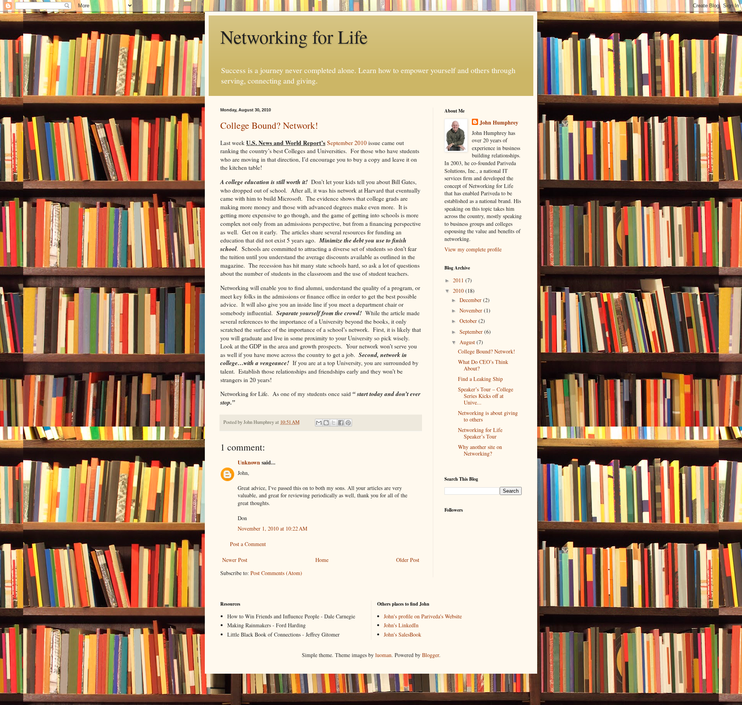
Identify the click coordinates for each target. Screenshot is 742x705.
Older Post (407, 559)
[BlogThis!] (326, 423)
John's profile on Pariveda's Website (423, 616)
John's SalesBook (402, 634)
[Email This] (319, 423)
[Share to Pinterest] (348, 423)
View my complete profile (473, 249)
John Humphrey (499, 122)
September (471, 331)
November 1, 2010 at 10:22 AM (272, 528)
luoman (383, 655)
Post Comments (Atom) (276, 573)
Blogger (430, 655)
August (468, 342)
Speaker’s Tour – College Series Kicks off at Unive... (485, 396)
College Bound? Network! (269, 125)
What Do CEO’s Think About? (483, 365)
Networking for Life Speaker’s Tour (480, 433)
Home (321, 559)
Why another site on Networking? (480, 450)
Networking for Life (294, 36)
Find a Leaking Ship (480, 378)
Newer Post (234, 559)
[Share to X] (333, 423)
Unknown (249, 462)
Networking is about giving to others (488, 416)
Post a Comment (248, 544)
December (471, 300)
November (471, 310)
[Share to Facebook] (341, 423)
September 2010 (347, 143)
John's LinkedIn (401, 625)
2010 (459, 290)
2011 (459, 280)
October (468, 320)
